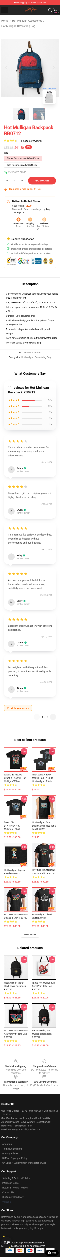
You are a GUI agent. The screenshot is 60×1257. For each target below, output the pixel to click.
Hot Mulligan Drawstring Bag (18, 26)
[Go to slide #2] (39, 114)
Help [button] (54, 1253)
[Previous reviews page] (37, 717)
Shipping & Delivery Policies (16, 1178)
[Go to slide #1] (21, 114)
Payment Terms (10, 1183)
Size (6, 153)
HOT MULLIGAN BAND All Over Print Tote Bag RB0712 (16, 1034)
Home (4, 20)
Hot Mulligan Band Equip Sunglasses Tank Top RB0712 (44, 825)
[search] (50, 10)
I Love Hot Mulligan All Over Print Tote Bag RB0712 (43, 986)
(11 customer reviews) (30, 141)
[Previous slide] (6, 67)
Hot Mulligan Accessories (27, 20)
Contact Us (8, 1192)
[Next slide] (53, 67)
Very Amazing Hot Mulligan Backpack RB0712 (42, 1034)
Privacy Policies (10, 1153)
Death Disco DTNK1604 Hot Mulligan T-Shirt (12, 825)
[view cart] (55, 10)
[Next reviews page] (53, 717)
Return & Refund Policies (15, 1187)
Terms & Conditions (12, 1148)
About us (7, 1144)
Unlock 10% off (7, 1242)
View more (30, 934)
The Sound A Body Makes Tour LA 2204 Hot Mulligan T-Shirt (42, 778)
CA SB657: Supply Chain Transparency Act (24, 1162)
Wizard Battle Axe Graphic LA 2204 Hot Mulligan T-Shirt (15, 778)
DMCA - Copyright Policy (14, 1158)
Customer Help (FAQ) (13, 1197)
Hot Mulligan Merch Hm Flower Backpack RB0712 (15, 986)
